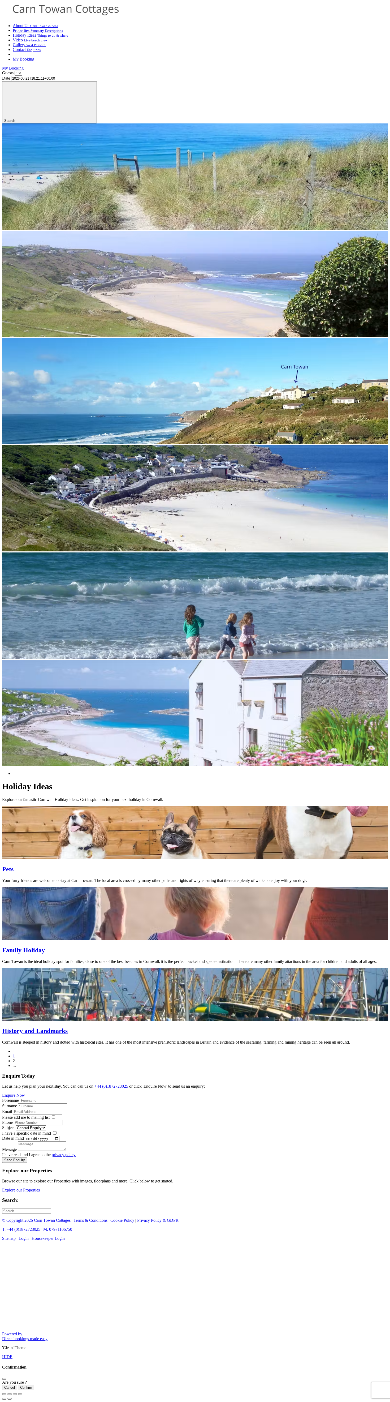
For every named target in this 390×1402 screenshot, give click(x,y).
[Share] (9, 1394)
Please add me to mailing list (26, 1117)
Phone (7, 1122)
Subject (8, 1127)
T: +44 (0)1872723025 (21, 1229)
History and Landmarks (35, 1030)
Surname (9, 1106)
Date (6, 78)
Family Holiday (23, 950)
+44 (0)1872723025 (111, 1086)
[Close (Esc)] (4, 1394)
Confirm (26, 1388)
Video (30, 40)
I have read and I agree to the (39, 1154)
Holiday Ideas (40, 35)
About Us (35, 25)
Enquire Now (13, 1095)
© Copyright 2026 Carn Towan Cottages (36, 1220)
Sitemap (9, 1238)
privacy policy (64, 1154)
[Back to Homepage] (65, 16)
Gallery (29, 44)
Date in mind (13, 1138)
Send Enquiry (14, 1160)
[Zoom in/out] (20, 1394)
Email (7, 1111)
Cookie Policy (122, 1220)
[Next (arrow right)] (9, 1399)
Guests (8, 73)
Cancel (9, 1388)
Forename (10, 1100)
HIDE (7, 1356)
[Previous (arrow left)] (4, 1399)
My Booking (23, 59)
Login (24, 1238)
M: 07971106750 (57, 1229)
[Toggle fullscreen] (15, 1394)
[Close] (4, 1379)
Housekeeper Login (48, 1238)
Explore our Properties (21, 1190)
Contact (27, 49)
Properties (38, 30)
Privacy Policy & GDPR (158, 1220)
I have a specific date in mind (26, 1133)
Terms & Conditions (90, 1220)
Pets (8, 869)
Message (9, 1149)
